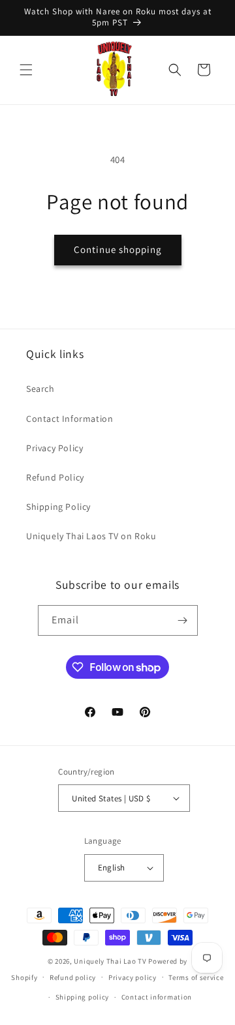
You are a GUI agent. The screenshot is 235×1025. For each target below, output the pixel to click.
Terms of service (195, 977)
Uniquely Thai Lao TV (110, 961)
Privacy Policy (54, 448)
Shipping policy (82, 997)
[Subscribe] (182, 620)
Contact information (156, 997)
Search (40, 388)
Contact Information (69, 418)
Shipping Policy (58, 506)
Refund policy (73, 977)
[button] (26, 69)
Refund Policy (55, 477)
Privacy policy (132, 977)
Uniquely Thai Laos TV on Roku (91, 536)
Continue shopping (118, 249)
